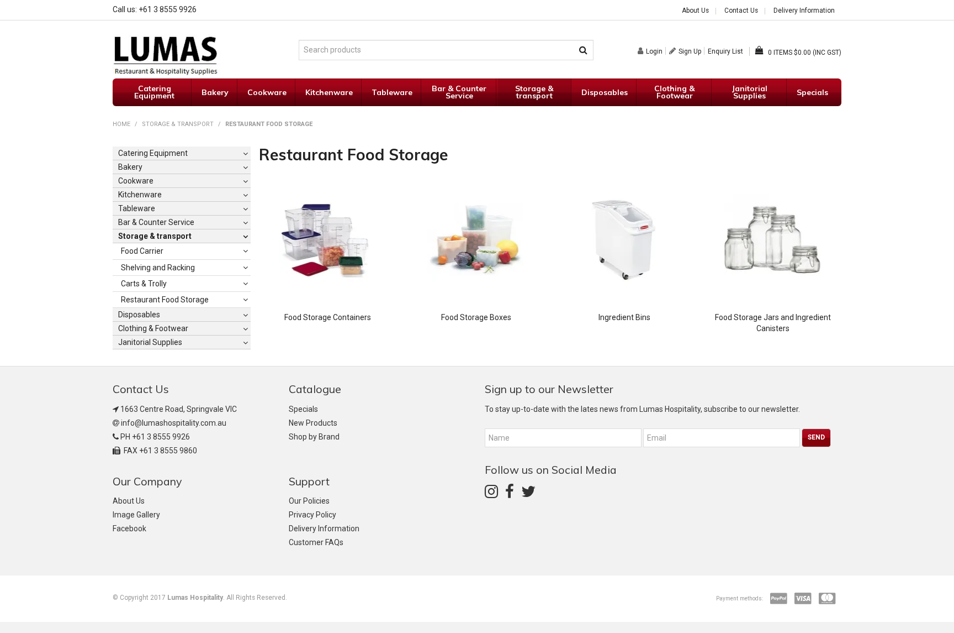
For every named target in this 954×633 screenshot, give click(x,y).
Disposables (604, 92)
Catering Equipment (154, 92)
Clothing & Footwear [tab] (153, 328)
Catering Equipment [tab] (153, 153)
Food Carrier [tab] (142, 251)
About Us (695, 11)
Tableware (392, 92)
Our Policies (309, 500)
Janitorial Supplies (749, 92)
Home (121, 124)
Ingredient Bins (624, 317)
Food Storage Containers (327, 317)
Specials (812, 92)
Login (654, 51)
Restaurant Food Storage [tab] (165, 299)
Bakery (215, 92)
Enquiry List (725, 51)
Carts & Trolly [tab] (144, 283)
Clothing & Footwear (674, 92)
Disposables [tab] (139, 314)
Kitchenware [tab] (140, 194)
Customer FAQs (316, 542)
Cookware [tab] (135, 180)
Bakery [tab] (130, 167)
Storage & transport (534, 92)
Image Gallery (136, 514)
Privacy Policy (312, 514)
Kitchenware (329, 92)
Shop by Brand (314, 436)
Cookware (267, 92)
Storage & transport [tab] (155, 236)
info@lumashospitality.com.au (173, 422)
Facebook (129, 528)
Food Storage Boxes (476, 317)
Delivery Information (804, 11)
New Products (313, 422)
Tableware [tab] (136, 208)
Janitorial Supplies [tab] (150, 342)
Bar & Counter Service (459, 92)
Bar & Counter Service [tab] (156, 222)
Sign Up (690, 51)
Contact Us (741, 11)
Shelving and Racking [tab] (158, 267)
